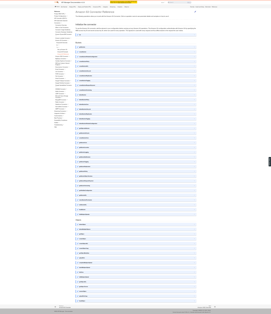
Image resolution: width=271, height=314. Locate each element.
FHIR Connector (59, 74)
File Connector (59, 76)
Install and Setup (199, 7)
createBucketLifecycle (85, 71)
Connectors (57, 23)
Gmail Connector (60, 78)
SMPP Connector (60, 109)
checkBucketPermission (85, 200)
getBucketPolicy (83, 171)
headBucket (82, 209)
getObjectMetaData (84, 253)
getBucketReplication (84, 166)
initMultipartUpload (84, 277)
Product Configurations (60, 16)
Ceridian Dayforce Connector (63, 61)
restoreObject (82, 291)
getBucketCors (83, 142)
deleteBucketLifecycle (85, 109)
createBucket (82, 52)
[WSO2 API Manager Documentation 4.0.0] (56, 2)
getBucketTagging (83, 162)
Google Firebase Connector (62, 81)
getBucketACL (83, 195)
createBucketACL (83, 66)
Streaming (112, 7)
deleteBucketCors (83, 104)
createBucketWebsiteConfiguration (88, 56)
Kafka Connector (59, 91)
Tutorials (192, 7)
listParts (81, 272)
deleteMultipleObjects (84, 229)
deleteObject (82, 224)
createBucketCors (84, 138)
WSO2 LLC (201, 310)
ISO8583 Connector (60, 89)
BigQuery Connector (60, 58)
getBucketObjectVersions (85, 176)
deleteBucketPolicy (84, 99)
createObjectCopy (84, 248)
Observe (126, 7)
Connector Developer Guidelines (63, 32)
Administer (208, 7)
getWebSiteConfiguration (85, 190)
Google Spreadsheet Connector (63, 85)
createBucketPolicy (84, 61)
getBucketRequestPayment (86, 181)
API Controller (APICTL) (60, 18)
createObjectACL (83, 243)
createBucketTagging (84, 80)
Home (57, 6)
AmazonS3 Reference (63, 54)
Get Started (64, 7)
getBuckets (82, 47)
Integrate (105, 7)
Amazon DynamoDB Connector (63, 34)
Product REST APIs (59, 14)
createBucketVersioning (85, 90)
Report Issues (270, 161)
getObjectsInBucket (84, 128)
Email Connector (59, 69)
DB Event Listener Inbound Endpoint (62, 64)
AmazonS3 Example (62, 52)
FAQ (55, 127)
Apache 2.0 (207, 312)
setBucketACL (83, 205)
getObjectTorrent (83, 286)
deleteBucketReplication (85, 114)
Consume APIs (97, 7)
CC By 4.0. (187, 312)
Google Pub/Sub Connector (62, 83)
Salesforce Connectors (61, 104)
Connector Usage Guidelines (62, 30)
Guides (56, 122)
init (80, 35)
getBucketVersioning (84, 185)
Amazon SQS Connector (62, 56)
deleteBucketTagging (84, 119)
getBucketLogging (84, 152)
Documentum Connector (61, 67)
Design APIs (72, 7)
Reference (214, 7)
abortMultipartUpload (84, 267)
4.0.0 (162, 2)
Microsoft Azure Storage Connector (61, 96)
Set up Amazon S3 (62, 49)
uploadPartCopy (83, 296)
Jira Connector (59, 71)
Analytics (120, 7)
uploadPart (82, 258)
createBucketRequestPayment (87, 85)
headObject (82, 301)
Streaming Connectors (60, 111)
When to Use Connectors (61, 27)
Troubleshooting (58, 125)
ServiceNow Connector (61, 106)
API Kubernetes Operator (61, 20)
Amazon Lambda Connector (62, 38)
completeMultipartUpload (85, 262)
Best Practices (58, 118)
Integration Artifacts (59, 113)
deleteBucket (82, 95)
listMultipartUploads (84, 214)
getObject (81, 234)
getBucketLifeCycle (84, 133)
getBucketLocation (84, 147)
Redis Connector (59, 102)
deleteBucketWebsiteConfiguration (88, 123)
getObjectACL (82, 282)
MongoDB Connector (61, 100)
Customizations (58, 116)
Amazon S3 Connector (61, 40)
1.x (57, 47)
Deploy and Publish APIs (84, 7)
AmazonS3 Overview (61, 42)
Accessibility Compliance (60, 120)
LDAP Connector (59, 93)
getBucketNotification (84, 157)
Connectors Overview (61, 25)
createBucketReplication (85, 76)
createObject (82, 239)
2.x (57, 45)
